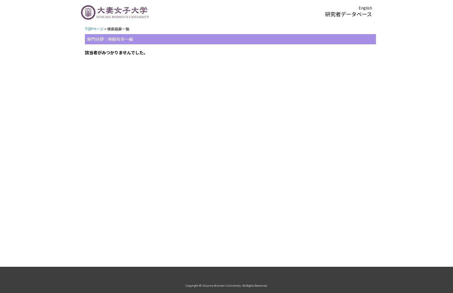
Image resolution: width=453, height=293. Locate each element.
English (365, 7)
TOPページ (94, 28)
